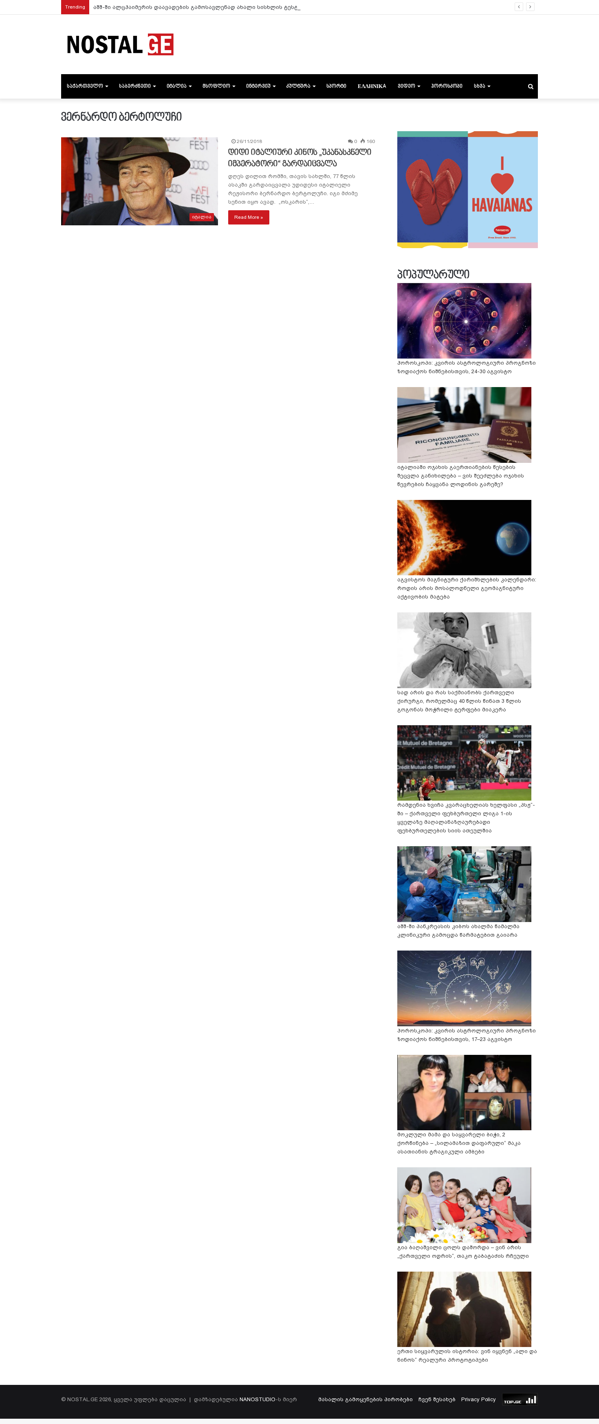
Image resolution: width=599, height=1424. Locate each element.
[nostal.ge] (120, 44)
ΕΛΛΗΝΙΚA (372, 86)
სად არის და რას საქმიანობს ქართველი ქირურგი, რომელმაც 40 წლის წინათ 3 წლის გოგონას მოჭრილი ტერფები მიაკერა (459, 701)
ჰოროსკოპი (446, 86)
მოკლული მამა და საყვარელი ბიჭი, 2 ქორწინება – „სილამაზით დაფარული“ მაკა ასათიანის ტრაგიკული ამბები (459, 1143)
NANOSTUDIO (257, 1399)
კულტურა (298, 86)
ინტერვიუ (258, 86)
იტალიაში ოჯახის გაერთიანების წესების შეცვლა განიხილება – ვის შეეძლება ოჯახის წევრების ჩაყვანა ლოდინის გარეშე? (460, 475)
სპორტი (336, 86)
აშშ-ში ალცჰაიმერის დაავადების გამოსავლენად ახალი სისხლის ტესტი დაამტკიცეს (215, 7)
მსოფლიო (216, 86)
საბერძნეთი (135, 86)
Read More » (248, 217)
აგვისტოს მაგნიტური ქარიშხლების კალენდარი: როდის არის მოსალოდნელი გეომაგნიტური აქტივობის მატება (466, 588)
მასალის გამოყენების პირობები (365, 1399)
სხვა (479, 86)
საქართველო (85, 86)
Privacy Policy (478, 1399)
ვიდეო (406, 86)
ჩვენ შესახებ (437, 1399)
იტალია (177, 86)
